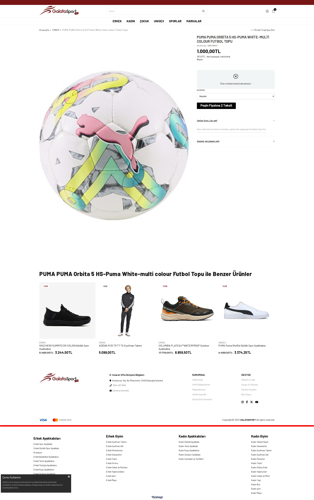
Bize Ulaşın (246, 394)
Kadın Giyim (259, 436)
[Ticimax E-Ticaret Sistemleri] (157, 497)
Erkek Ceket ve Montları (117, 467)
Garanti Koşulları (249, 389)
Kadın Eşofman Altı (260, 454)
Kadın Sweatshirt (259, 446)
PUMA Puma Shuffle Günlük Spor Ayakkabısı (242, 345)
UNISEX (159, 21)
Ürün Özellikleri (207, 120)
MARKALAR (193, 21)
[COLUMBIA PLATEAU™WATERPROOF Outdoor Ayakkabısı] (187, 310)
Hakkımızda (197, 379)
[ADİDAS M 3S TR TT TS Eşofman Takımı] (127, 310)
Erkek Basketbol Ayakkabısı (46, 456)
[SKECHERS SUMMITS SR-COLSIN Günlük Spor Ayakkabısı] (67, 310)
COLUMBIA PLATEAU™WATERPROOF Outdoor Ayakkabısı (184, 347)
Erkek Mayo (111, 480)
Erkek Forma (112, 463)
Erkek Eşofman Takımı (116, 442)
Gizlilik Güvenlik (199, 394)
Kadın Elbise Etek (259, 467)
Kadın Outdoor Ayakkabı (190, 454)
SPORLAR (175, 21)
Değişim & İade (248, 379)
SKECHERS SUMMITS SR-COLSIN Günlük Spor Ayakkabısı (64, 347)
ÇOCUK (144, 21)
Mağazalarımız (199, 389)
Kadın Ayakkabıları (192, 436)
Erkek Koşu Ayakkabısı (44, 469)
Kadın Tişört (256, 463)
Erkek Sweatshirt (114, 454)
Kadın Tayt (256, 480)
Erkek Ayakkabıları (47, 438)
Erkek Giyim (114, 436)
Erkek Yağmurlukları (115, 471)
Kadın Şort (256, 488)
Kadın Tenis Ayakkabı (188, 446)
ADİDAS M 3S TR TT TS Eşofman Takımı (120, 345)
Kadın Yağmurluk (259, 471)
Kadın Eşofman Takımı (261, 450)
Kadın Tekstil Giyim (259, 442)
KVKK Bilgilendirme (201, 384)
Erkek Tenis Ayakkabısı (44, 461)
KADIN (131, 21)
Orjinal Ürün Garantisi (202, 399)
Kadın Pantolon (258, 459)
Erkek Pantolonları (114, 450)
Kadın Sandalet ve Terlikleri (191, 459)
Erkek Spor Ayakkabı (43, 444)
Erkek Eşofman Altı (114, 446)
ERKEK (117, 21)
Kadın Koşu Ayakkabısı (189, 450)
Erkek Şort (111, 476)
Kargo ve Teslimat (249, 384)
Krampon (38, 452)
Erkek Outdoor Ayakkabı (44, 474)
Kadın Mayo (256, 493)
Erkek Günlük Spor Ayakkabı (46, 448)
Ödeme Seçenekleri (208, 141)
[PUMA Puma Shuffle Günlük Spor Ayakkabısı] (246, 310)
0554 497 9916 (119, 385)
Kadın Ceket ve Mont (260, 476)
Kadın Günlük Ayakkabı (189, 442)
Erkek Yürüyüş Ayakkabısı (45, 465)
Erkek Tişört (111, 459)
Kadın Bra (255, 484)
